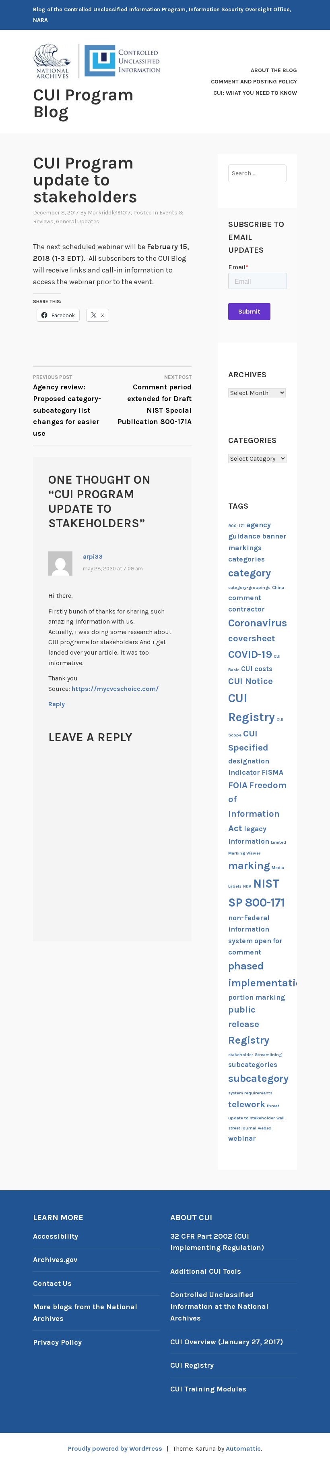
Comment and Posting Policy (254, 81)
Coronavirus (257, 623)
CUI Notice (250, 681)
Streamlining (268, 1054)
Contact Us (52, 1283)
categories (246, 559)
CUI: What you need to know (255, 92)
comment (244, 598)
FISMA (272, 772)
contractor (246, 609)
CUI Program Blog (83, 103)
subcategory (258, 1078)
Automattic (243, 1448)
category (249, 573)
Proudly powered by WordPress (115, 1448)
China (278, 587)
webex (264, 1128)
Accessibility (55, 1236)
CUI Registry (192, 1365)
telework (246, 1104)
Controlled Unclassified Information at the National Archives (219, 1306)
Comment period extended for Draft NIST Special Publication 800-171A (155, 400)
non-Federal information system (249, 929)
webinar (242, 1138)
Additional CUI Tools (205, 1271)
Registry (248, 1040)
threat (273, 1105)
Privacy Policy (57, 1342)
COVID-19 (250, 654)
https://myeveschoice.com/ (115, 688)
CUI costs (256, 669)
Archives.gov (55, 1259)
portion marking (256, 997)
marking (249, 865)
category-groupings (249, 587)
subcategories (252, 1065)
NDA (247, 886)
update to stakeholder (251, 1118)
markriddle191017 (109, 212)
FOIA (238, 785)
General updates (77, 221)
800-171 (236, 525)
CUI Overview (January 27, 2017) (226, 1341)
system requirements (250, 1093)
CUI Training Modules (208, 1389)
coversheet (251, 638)
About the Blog (274, 70)
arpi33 (93, 556)
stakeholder (240, 1054)
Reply (56, 704)
